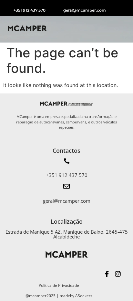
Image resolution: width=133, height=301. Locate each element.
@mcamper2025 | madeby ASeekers (59, 295)
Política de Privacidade (59, 285)
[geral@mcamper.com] (66, 186)
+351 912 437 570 (30, 10)
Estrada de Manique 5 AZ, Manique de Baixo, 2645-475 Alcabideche (66, 234)
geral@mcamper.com (84, 10)
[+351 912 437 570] (66, 161)
